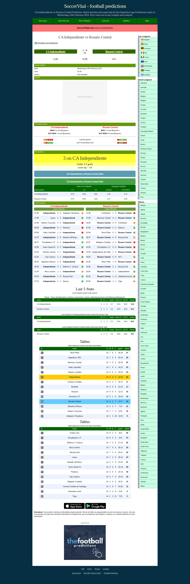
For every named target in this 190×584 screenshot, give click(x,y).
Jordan (142, 359)
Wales (142, 486)
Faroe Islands (145, 302)
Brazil (142, 249)
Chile (142, 258)
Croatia (142, 105)
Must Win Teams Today (92, 573)
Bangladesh (144, 231)
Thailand (143, 455)
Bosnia (142, 245)
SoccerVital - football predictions (95, 6)
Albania (142, 205)
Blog (147, 21)
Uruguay (143, 468)
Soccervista (76, 573)
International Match (146, 131)
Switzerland (144, 184)
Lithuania (143, 381)
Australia (143, 87)
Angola (142, 214)
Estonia (142, 297)
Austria (142, 92)
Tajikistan (143, 451)
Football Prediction (111, 573)
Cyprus (142, 280)
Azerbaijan (144, 223)
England (147, 40)
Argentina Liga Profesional (48, 43)
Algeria (142, 209)
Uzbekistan (144, 473)
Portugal (147, 70)
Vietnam (143, 481)
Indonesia (143, 332)
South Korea (144, 446)
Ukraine (143, 193)
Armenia (143, 218)
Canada (143, 253)
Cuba (142, 275)
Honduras (143, 319)
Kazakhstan (144, 363)
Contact (106, 569)
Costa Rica (144, 271)
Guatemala (144, 315)
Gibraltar (143, 310)
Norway (143, 153)
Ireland (142, 135)
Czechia (143, 109)
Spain (146, 44)
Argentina (143, 83)
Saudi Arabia (144, 429)
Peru (142, 420)
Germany (147, 48)
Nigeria (142, 411)
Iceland (142, 324)
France (146, 57)
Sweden (143, 179)
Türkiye (143, 188)
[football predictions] (85, 559)
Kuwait (142, 372)
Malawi (142, 385)
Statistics (126, 21)
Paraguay (143, 416)
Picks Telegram (84, 21)
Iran (141, 337)
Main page (43, 21)
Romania (143, 162)
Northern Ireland (145, 149)
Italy (145, 53)
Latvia (142, 376)
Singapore (143, 438)
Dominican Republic (147, 284)
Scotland (147, 75)
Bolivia (142, 240)
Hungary (143, 127)
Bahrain (143, 227)
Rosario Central (114, 51)
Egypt (142, 293)
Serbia (142, 433)
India (142, 328)
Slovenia (143, 175)
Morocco (143, 402)
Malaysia (143, 389)
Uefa (145, 61)
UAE (142, 464)
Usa (141, 197)
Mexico (142, 144)
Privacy (97, 569)
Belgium (143, 96)
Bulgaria (143, 100)
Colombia (143, 267)
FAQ (82, 569)
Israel (142, 140)
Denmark (143, 114)
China (142, 262)
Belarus (143, 236)
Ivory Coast (144, 346)
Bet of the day (64, 21)
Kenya (142, 367)
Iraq (141, 341)
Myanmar (143, 407)
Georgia (143, 306)
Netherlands (148, 66)
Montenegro (144, 398)
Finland (142, 118)
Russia (142, 166)
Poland (142, 157)
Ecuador (143, 288)
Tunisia (142, 460)
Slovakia (143, 171)
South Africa (144, 442)
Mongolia (143, 394)
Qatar (142, 424)
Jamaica (143, 350)
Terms (89, 569)
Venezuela (143, 477)
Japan (142, 354)
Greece (143, 122)
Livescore (105, 21)
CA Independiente (55, 51)
